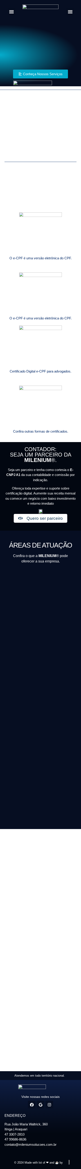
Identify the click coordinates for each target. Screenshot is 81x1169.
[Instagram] (49, 1104)
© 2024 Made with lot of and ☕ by (38, 1162)
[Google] (40, 1104)
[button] (11, 11)
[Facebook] (32, 1104)
